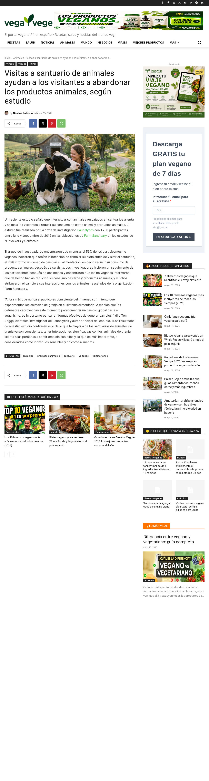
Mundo (32, 63)
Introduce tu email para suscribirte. (170, 199)
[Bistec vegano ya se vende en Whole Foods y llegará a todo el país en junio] (69, 419)
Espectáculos (12, 432)
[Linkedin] (202, 3)
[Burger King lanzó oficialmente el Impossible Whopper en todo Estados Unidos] (190, 449)
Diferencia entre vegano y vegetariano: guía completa (168, 539)
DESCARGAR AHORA (173, 237)
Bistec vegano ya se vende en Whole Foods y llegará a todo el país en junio (68, 441)
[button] (200, 42)
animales (28, 355)
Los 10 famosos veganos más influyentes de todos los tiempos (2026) (23, 441)
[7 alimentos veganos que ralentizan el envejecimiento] (152, 280)
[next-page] (13, 454)
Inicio (7, 58)
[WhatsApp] (61, 123)
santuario (69, 355)
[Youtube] (185, 3)
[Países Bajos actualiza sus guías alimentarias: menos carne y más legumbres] (152, 383)
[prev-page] (7, 454)
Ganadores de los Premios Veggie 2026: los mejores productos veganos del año (114, 441)
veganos (84, 355)
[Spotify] (196, 3)
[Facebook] (168, 3)
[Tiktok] (162, 3)
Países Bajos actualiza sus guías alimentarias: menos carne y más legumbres (182, 383)
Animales (18, 58)
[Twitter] (179, 3)
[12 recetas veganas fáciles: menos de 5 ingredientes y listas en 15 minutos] (157, 449)
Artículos (22, 63)
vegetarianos (100, 355)
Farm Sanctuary (95, 236)
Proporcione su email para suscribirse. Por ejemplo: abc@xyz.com (167, 223)
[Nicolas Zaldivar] (7, 113)
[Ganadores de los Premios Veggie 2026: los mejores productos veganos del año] (114, 419)
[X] (43, 123)
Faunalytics (85, 230)
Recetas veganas (153, 457)
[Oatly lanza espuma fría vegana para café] (152, 321)
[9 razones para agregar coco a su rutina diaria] (157, 490)
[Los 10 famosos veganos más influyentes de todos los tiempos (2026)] (24, 419)
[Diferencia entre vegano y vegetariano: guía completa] (174, 566)
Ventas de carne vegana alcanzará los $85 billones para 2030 (190, 507)
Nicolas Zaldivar (23, 112)
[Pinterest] (191, 3)
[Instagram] (173, 3)
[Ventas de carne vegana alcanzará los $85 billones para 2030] (190, 490)
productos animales (48, 355)
